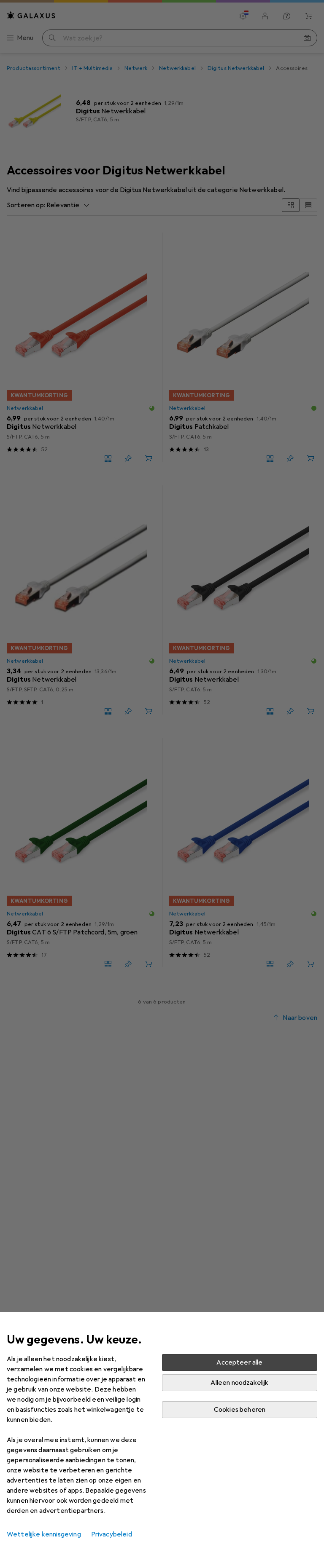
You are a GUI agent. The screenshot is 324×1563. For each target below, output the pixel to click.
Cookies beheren (239, 1409)
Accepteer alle (239, 1362)
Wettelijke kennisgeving (44, 1534)
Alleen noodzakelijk (239, 1382)
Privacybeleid (111, 1534)
